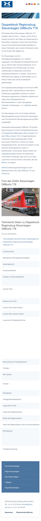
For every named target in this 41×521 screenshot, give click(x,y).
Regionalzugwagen (12, 471)
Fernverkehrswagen (12, 466)
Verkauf (4, 173)
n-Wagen (8, 482)
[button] (38, 4)
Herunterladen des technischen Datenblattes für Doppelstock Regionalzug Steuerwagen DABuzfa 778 (21, 242)
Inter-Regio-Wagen (12, 477)
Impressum (9, 512)
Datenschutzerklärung (24, 512)
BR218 (4, 162)
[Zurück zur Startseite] (7, 4)
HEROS (5, 167)
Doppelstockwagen (9, 153)
